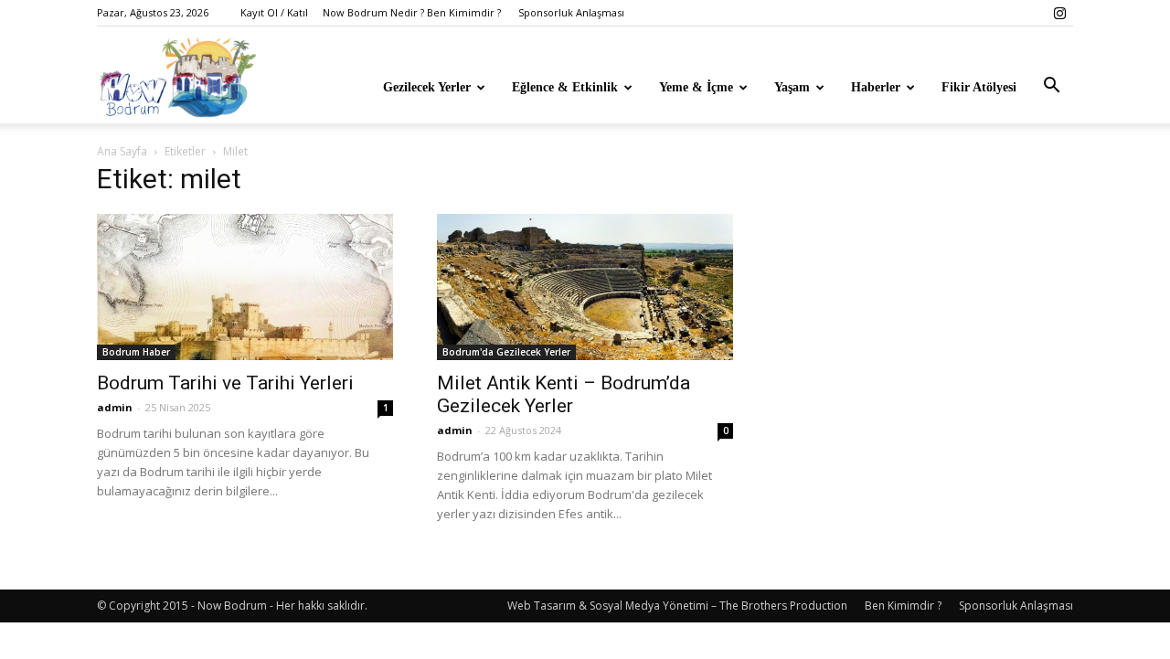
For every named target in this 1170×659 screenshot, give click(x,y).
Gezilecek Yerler (427, 87)
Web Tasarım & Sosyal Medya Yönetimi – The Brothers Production (677, 605)
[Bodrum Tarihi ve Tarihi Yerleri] (245, 287)
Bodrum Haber (136, 351)
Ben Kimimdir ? (903, 605)
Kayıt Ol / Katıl (274, 12)
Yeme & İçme (696, 87)
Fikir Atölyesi (978, 87)
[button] (1051, 86)
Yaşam (792, 87)
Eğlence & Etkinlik (565, 87)
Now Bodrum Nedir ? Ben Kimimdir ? (412, 12)
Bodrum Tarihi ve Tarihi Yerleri (225, 383)
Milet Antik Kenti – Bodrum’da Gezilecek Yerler (563, 394)
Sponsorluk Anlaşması (571, 12)
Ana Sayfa (122, 151)
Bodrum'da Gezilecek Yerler (506, 351)
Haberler (875, 87)
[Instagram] (1059, 13)
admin (115, 407)
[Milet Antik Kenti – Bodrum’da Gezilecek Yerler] (585, 287)
